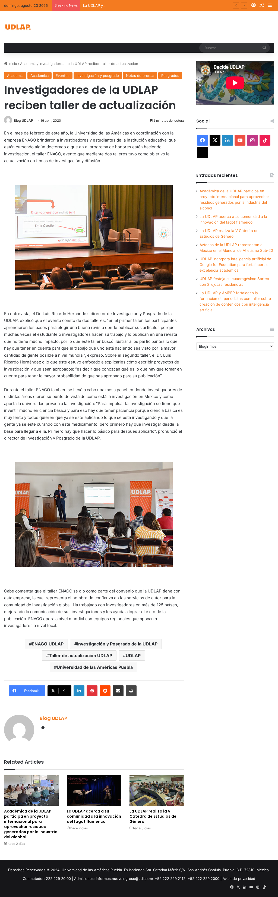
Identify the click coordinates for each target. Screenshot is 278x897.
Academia (28, 63)
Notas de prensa (140, 75)
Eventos (63, 75)
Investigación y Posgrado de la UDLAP (117, 644)
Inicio (12, 63)
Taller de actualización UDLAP (80, 655)
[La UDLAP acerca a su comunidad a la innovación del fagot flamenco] (94, 790)
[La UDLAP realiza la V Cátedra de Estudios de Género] (156, 790)
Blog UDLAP (23, 120)
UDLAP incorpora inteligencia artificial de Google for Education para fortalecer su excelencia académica (235, 264)
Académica (39, 75)
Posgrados (170, 75)
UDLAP (133, 655)
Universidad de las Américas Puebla (95, 667)
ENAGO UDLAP (48, 644)
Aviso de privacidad (239, 878)
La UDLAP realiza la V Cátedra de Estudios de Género (152, 816)
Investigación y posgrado (98, 75)
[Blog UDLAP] (17, 27)
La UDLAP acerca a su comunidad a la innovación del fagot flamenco (94, 816)
